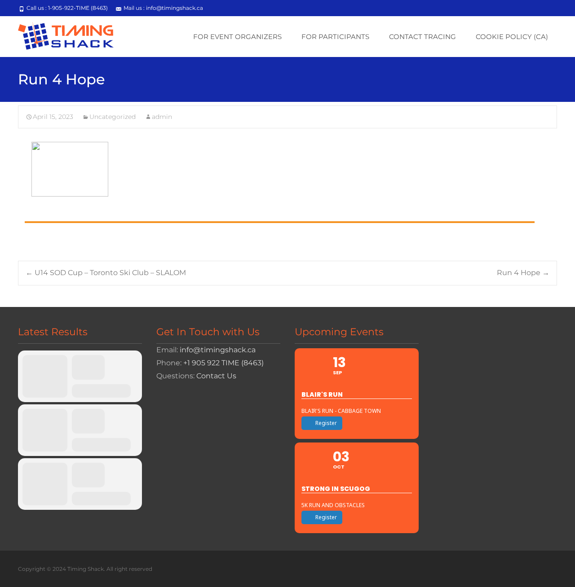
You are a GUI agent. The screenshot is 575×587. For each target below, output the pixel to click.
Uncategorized (112, 117)
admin (162, 117)
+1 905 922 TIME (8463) (223, 363)
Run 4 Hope (523, 272)
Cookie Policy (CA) (512, 36)
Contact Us (216, 376)
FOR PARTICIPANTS (335, 36)
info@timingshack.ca (218, 350)
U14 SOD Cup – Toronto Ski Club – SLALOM (106, 272)
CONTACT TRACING (422, 36)
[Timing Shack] (59, 34)
